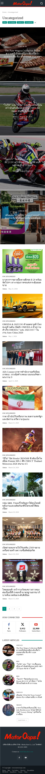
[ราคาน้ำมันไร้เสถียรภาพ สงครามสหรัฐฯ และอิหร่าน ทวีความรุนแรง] (22, 398)
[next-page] (19, 609)
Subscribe (36, 623)
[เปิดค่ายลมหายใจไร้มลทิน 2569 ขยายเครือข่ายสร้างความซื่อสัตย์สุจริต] (22, 529)
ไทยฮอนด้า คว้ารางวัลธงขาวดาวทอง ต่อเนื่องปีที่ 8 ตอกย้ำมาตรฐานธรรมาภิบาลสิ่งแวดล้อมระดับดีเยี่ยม (21, 592)
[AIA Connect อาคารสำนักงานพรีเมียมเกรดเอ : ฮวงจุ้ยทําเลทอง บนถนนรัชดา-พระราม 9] (22, 353)
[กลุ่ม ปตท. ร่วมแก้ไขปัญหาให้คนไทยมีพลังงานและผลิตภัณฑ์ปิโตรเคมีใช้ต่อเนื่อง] (22, 485)
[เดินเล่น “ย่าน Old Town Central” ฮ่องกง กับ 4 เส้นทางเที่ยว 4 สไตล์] (22, 217)
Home (4, 12)
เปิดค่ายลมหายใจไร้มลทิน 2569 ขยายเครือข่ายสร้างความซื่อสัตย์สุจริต (21, 549)
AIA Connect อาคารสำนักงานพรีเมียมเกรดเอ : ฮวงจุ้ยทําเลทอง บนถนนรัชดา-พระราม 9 (21, 375)
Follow (22, 623)
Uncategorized (8, 276)
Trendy (19, 705)
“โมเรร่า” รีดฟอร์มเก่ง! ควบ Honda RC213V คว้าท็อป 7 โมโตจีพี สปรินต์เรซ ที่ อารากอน (29, 681)
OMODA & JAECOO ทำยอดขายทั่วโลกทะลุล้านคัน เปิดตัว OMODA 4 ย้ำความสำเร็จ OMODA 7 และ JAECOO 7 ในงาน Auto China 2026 (22, 328)
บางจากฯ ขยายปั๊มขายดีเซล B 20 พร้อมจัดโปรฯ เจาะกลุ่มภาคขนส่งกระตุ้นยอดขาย (22, 282)
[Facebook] (19, 757)
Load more (21, 720)
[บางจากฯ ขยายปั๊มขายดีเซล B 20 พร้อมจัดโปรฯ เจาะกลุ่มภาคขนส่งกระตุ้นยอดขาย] (22, 261)
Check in (20, 22)
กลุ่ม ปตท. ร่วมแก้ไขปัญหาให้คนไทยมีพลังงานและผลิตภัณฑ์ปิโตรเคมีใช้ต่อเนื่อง (21, 506)
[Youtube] (25, 757)
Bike (4, 22)
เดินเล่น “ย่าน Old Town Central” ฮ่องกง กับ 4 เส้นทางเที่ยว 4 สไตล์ (29, 696)
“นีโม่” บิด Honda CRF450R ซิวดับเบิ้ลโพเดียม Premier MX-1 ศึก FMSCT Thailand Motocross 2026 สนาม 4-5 (22, 461)
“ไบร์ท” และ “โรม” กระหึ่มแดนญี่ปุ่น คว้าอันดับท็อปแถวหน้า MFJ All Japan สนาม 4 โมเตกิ (29, 666)
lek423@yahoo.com (26, 752)
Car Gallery (12, 22)
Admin (4, 289)
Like (9, 623)
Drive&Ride (29, 22)
